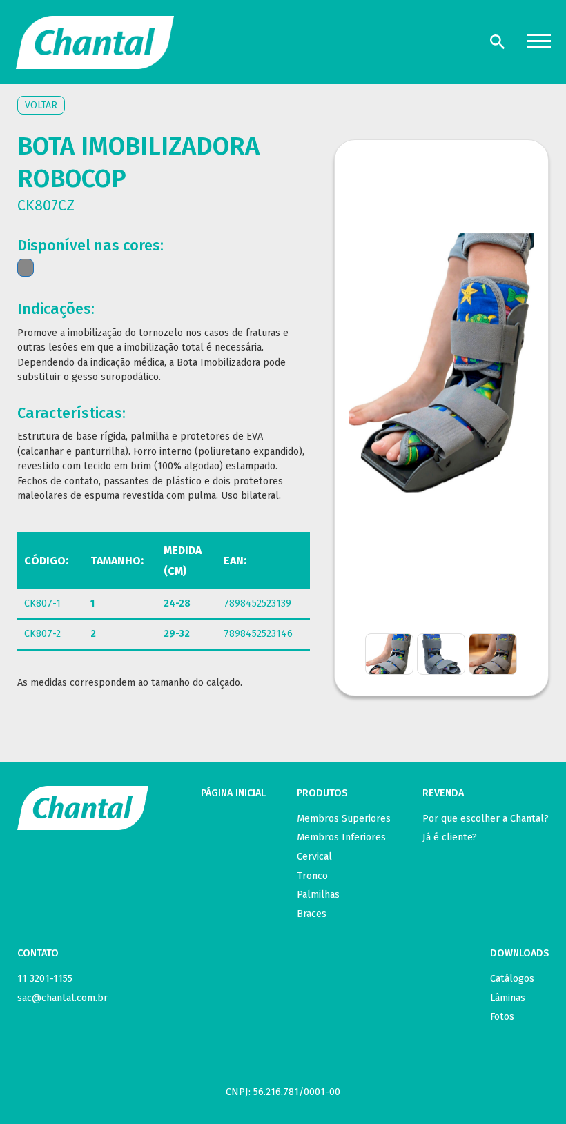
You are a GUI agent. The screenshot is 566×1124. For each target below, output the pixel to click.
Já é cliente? (449, 837)
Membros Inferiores (341, 837)
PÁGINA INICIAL (233, 793)
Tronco (312, 876)
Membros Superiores (344, 819)
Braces (311, 914)
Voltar (41, 105)
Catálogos (512, 979)
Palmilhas (318, 894)
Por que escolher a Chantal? (485, 819)
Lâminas (507, 998)
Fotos (502, 1017)
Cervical (314, 856)
